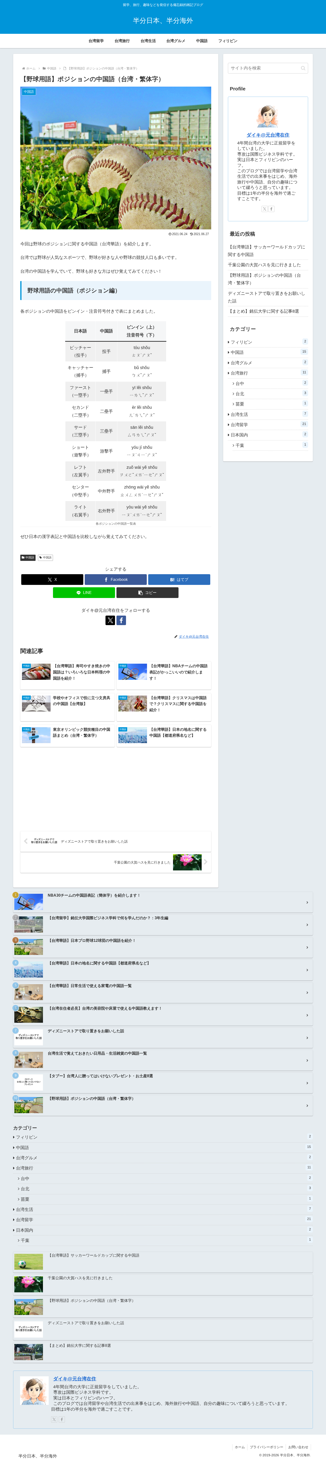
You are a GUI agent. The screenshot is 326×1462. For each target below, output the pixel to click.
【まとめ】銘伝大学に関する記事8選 (263, 311)
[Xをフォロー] (110, 620)
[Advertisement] (115, 789)
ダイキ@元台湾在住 (268, 135)
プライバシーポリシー (266, 1447)
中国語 (30, 557)
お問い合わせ (298, 1447)
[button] (147, 592)
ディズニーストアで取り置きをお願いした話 (266, 297)
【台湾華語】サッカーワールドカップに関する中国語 (266, 251)
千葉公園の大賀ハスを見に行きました (264, 264)
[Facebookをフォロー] (121, 620)
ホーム (240, 1447)
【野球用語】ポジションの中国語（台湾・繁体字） (264, 279)
